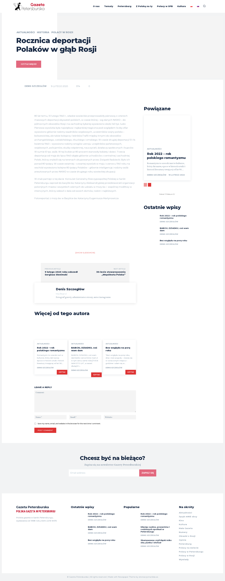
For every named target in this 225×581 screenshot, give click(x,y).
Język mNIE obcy (188, 516)
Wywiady (184, 559)
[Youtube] (31, 527)
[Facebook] (17, 527)
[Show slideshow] (85, 253)
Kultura (183, 524)
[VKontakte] (27, 527)
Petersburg (185, 544)
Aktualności (26, 32)
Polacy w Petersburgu (191, 552)
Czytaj (62, 372)
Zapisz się (148, 473)
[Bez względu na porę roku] (119, 330)
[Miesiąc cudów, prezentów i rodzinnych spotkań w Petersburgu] (131, 530)
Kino (181, 520)
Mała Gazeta (186, 528)
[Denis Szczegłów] (20, 86)
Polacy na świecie (189, 548)
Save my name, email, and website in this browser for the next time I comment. (69, 424)
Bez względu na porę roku (173, 240)
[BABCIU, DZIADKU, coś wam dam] (85, 330)
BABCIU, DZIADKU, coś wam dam (174, 229)
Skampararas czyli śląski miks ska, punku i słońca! (156, 541)
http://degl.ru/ (61, 294)
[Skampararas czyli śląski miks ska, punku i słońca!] (131, 543)
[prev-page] (145, 185)
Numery (183, 532)
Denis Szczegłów (36, 86)
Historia (43, 32)
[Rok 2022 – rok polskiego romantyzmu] (50, 330)
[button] (204, 6)
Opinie (182, 540)
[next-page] (149, 185)
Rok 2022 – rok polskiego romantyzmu (51, 349)
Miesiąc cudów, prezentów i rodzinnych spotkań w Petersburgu (155, 529)
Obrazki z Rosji (187, 536)
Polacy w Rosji (62, 32)
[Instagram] (22, 527)
